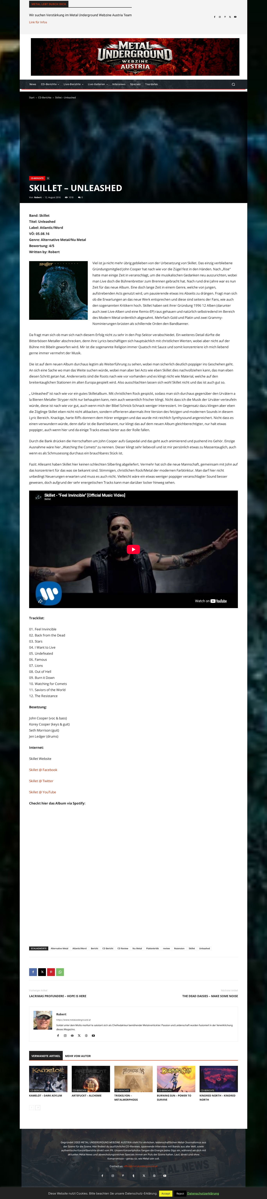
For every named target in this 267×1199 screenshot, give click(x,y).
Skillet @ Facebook (43, 770)
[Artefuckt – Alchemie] (91, 1079)
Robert (38, 197)
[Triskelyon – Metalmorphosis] (133, 1079)
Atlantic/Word (80, 948)
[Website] (87, 1036)
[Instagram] (219, 17)
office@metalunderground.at (140, 1166)
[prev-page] (31, 1107)
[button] (233, 84)
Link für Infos (38, 22)
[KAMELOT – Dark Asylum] (48, 1079)
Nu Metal (137, 948)
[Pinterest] (225, 17)
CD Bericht (107, 948)
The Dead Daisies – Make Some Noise (210, 996)
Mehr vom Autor (78, 1056)
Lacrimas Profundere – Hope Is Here (57, 996)
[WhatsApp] (60, 972)
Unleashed (204, 948)
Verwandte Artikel (45, 1056)
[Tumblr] (133, 1176)
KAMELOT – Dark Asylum (45, 1095)
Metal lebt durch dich (48, 4)
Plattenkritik (152, 948)
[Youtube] (235, 17)
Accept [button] (165, 1193)
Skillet (192, 948)
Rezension (179, 948)
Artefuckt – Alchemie (86, 1095)
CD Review (122, 948)
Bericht (94, 948)
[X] (230, 17)
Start (31, 97)
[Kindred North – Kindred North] (219, 1079)
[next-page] (37, 1107)
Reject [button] (180, 1193)
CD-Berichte (44, 97)
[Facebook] (214, 17)
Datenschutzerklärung (203, 1193)
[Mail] (73, 1036)
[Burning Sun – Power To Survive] (176, 1079)
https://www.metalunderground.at (73, 1019)
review (166, 948)
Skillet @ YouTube (42, 792)
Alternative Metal (59, 948)
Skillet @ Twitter (41, 781)
